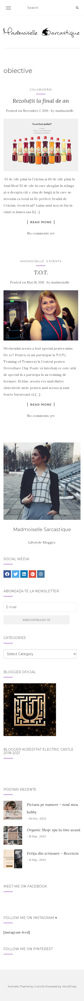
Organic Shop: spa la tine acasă (53, 829)
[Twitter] (15, 574)
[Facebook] (7, 574)
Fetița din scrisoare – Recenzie (53, 853)
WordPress (69, 986)
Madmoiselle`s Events (40, 261)
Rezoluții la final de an (41, 100)
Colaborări (41, 89)
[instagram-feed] (17, 932)
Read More (41, 222)
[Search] (77, 7)
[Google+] (32, 574)
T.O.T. (41, 272)
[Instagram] (41, 574)
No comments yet (41, 233)
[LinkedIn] (24, 574)
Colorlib (39, 986)
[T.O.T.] (41, 315)
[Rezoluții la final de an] (41, 145)
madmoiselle (64, 111)
